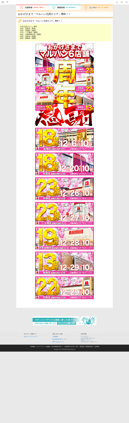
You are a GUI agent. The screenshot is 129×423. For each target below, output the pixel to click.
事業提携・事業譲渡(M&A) (86, 346)
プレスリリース (40, 346)
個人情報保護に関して (57, 346)
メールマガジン (85, 336)
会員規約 (48, 346)
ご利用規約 (55, 336)
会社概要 (32, 346)
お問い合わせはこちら (58, 341)
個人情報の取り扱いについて (59, 339)
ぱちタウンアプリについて (30, 336)
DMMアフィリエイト (86, 340)
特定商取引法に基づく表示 (71, 346)
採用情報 (97, 346)
